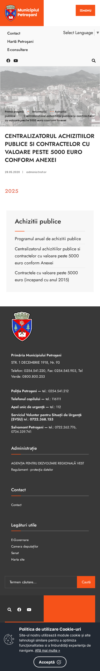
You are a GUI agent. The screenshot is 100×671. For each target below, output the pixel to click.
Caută (86, 582)
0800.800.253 (33, 376)
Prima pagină (14, 112)
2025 (11, 191)
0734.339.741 (21, 431)
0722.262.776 (65, 427)
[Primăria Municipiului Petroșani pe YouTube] (14, 60)
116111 (56, 399)
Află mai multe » (47, 650)
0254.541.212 (58, 391)
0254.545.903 (65, 370)
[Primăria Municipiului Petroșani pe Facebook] (7, 60)
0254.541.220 (34, 370)
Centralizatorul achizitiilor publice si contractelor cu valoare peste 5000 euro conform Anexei (50, 118)
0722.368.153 (41, 419)
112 (58, 406)
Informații (39, 112)
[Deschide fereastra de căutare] (92, 60)
